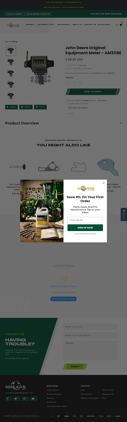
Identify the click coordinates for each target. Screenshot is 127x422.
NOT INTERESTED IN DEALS (85, 234)
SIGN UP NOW (85, 227)
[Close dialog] (104, 183)
